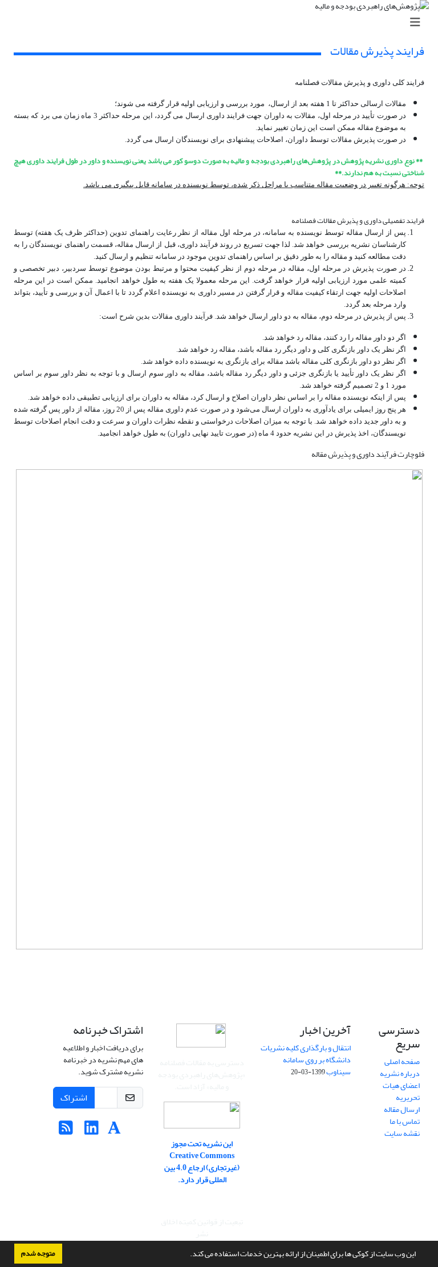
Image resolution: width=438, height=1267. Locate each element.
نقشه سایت (402, 1133)
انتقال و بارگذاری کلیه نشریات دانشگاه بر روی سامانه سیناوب (306, 1059)
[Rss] (66, 1131)
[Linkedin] (91, 1131)
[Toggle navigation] (222, 22)
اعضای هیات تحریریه (401, 1091)
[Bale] (134, 1131)
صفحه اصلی (402, 1061)
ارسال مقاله (402, 1109)
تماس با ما (405, 1121)
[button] (187, 1255)
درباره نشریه (400, 1073)
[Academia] (114, 1131)
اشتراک (73, 1097)
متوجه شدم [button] (38, 1253)
